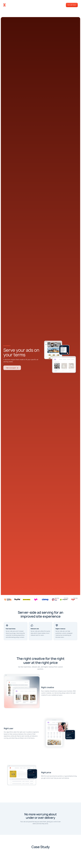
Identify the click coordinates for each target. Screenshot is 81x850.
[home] (5, 5)
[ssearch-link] (60, 5)
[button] (11, 5)
